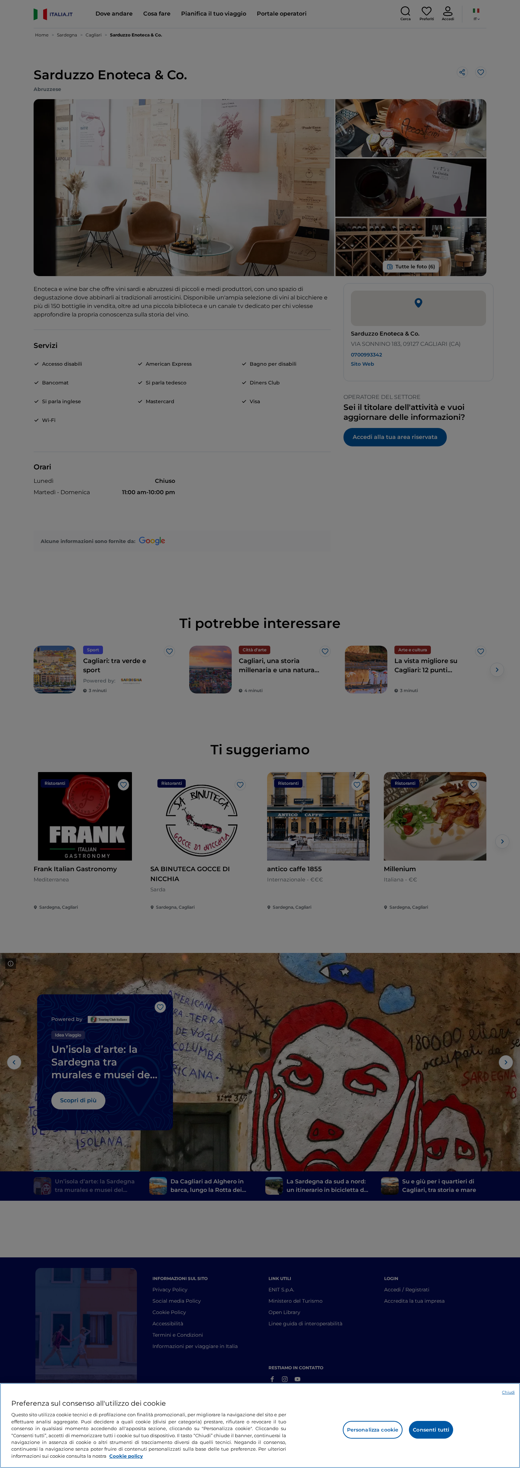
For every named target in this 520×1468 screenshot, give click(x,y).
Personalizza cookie (373, 1430)
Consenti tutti (431, 1430)
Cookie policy (126, 1456)
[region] (260, 1425)
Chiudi (508, 1392)
